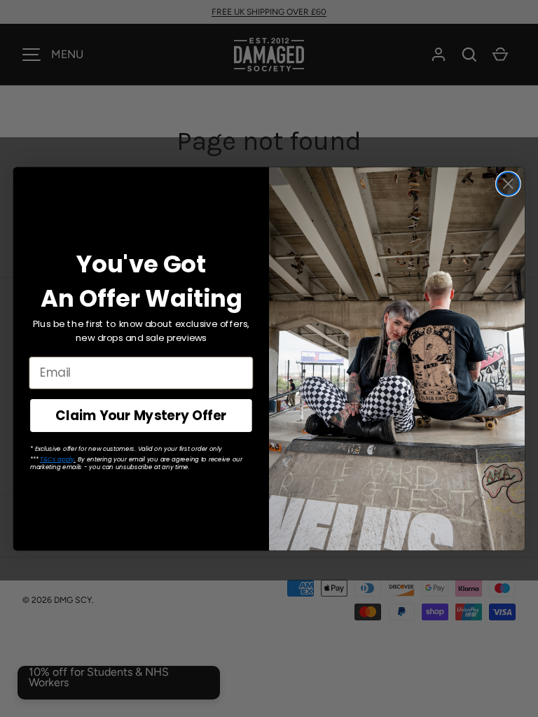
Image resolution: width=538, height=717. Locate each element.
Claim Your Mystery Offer (140, 415)
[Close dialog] (508, 183)
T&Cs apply (57, 459)
